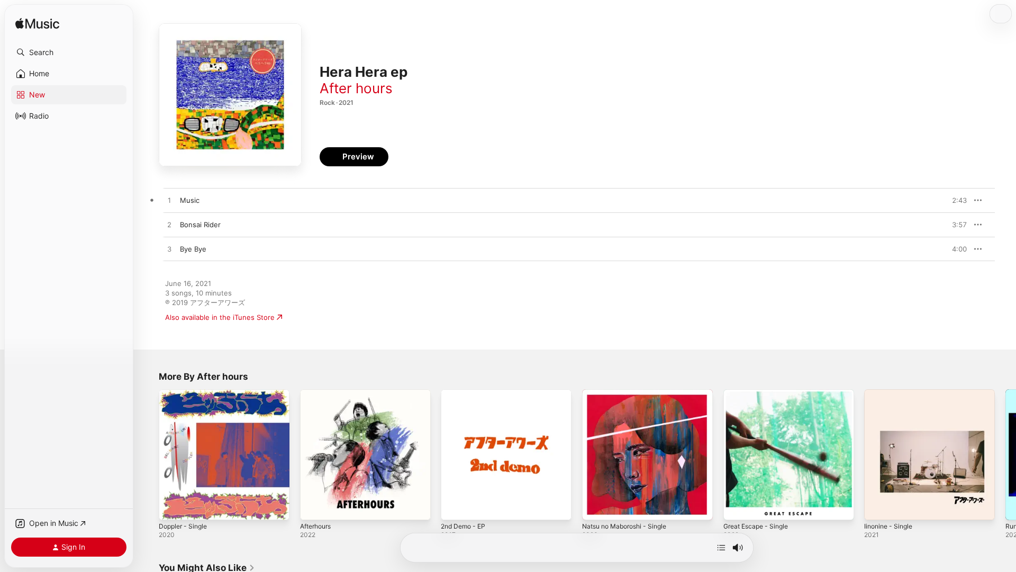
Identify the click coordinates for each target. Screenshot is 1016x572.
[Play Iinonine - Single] (877, 507)
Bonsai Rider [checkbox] (200, 224)
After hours (356, 88)
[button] (69, 52)
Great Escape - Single (759, 393)
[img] (37, 24)
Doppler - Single (185, 393)
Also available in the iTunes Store (220, 317)
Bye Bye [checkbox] (193, 249)
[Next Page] (1005, 454)
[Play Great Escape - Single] (737, 507)
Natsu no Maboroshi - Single (629, 393)
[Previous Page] (148, 454)
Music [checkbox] (189, 200)
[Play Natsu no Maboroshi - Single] (595, 507)
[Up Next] (721, 547)
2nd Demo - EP (466, 393)
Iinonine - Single (891, 393)
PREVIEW (955, 200)
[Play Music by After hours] (169, 200)
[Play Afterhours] (313, 507)
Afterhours (318, 393)
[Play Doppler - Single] (172, 507)
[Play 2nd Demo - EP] (454, 507)
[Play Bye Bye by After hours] (169, 249)
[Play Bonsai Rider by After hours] (169, 225)
